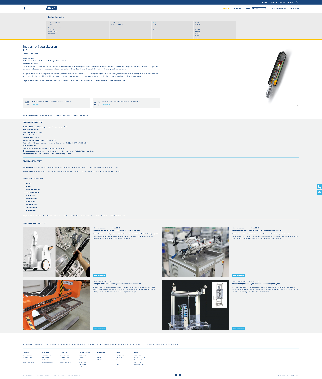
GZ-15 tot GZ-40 (115, 22)
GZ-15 (154, 22)
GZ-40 (154, 29)
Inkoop (117, 364)
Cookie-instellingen (28, 375)
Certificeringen (82, 366)
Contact (282, 2)
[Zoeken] (265, 8)
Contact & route (138, 362)
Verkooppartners (120, 355)
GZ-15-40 (197, 25)
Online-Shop (119, 362)
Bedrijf (136, 352)
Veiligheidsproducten (28, 362)
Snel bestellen (119, 357)
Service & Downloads (84, 352)
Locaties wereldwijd (139, 364)
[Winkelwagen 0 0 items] (297, 2)
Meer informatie (99, 276)
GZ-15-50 (197, 27)
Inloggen (290, 2)
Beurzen (99, 357)
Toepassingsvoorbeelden (81, 116)
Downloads (273, 2)
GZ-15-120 (197, 36)
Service (264, 2)
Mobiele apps (82, 359)
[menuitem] (226, 8)
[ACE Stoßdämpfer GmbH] (51, 8)
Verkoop (118, 352)
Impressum (48, 375)
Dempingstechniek (28, 355)
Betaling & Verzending (59, 375)
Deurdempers (50, 29)
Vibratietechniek (27, 359)
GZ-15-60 (197, 29)
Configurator (35, 104)
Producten (26, 352)
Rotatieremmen (51, 33)
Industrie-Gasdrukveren (53, 22)
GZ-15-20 (197, 22)
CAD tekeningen (83, 355)
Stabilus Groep (294, 9)
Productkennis (82, 362)
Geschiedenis (137, 355)
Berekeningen (64, 352)
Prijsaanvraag (119, 359)
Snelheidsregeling (27, 357)
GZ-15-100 (197, 33)
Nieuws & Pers (101, 352)
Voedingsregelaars (52, 31)
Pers (98, 355)
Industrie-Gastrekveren (53, 25)
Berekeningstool (106, 104)
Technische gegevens (30, 116)
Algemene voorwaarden (74, 375)
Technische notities (46, 116)
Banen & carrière (138, 359)
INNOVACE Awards (102, 359)
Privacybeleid (39, 375)
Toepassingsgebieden (63, 116)
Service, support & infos (122, 366)
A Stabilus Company (139, 357)
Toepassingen (45, 352)
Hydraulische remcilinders (54, 27)
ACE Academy (82, 364)
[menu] (236, 8)
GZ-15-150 (197, 38)
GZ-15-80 (197, 31)
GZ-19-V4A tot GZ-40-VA (117, 25)
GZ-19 (154, 25)
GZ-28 (154, 27)
